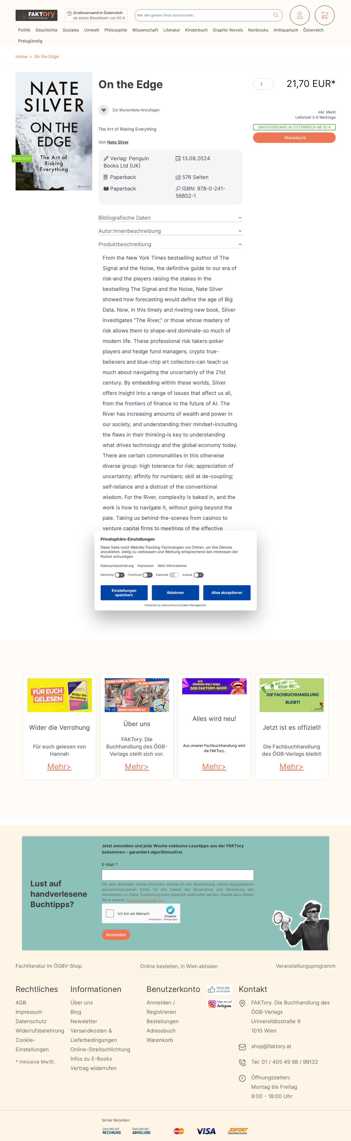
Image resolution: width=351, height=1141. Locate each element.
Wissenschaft (145, 30)
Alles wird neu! (214, 718)
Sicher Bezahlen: (116, 1120)
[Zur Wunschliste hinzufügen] (103, 110)
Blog (75, 1012)
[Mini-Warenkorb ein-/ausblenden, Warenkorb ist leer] (325, 15)
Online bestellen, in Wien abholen (179, 966)
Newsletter (83, 1021)
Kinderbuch (196, 30)
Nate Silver (118, 142)
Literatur (171, 30)
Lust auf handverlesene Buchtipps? (58, 894)
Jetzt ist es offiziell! (292, 727)
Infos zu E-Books (91, 1059)
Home (21, 56)
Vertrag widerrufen (93, 1068)
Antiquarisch (286, 30)
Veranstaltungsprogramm (306, 966)
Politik (24, 30)
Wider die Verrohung (59, 727)
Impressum (29, 1012)
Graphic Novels (228, 30)
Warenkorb (160, 1040)
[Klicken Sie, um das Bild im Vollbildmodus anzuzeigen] (54, 131)
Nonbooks (258, 30)
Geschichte (46, 30)
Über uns (136, 724)
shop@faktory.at (271, 1046)
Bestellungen (163, 1021)
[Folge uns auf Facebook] (220, 989)
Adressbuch (161, 1031)
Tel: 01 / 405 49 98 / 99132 (284, 1062)
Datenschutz (31, 1021)
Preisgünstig (30, 40)
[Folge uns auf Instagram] (220, 1004)
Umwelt (91, 30)
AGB (21, 1002)
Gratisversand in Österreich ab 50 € (294, 127)
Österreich (313, 30)
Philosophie (115, 30)
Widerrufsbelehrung (40, 1031)
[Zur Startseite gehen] (36, 15)
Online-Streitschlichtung (100, 1049)
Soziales (71, 30)
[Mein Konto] (300, 15)
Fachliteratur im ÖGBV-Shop (49, 966)
